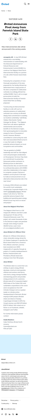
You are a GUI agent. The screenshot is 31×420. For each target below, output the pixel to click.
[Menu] (29, 4)
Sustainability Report (14, 191)
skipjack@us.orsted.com (8, 362)
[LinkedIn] (15, 39)
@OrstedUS (5, 390)
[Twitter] (20, 39)
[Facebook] (10, 39)
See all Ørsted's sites (9, 409)
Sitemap (14, 403)
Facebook (21, 390)
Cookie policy (5, 403)
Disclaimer (4, 400)
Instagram (12, 390)
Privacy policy (14, 400)
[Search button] (25, 4)
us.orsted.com (5, 388)
